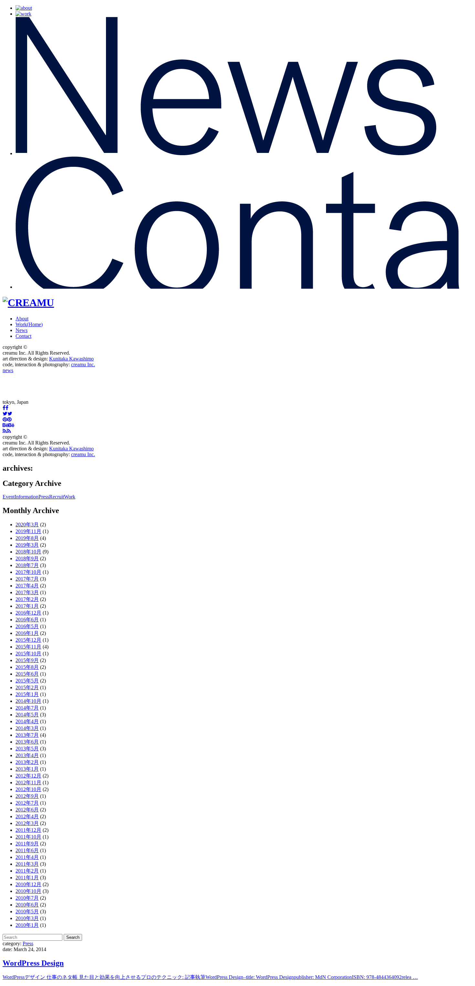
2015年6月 (27, 674)
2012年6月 (27, 809)
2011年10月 (28, 837)
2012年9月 (27, 796)
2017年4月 (27, 585)
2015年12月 (28, 640)
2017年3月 (27, 592)
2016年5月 (27, 626)
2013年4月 (27, 755)
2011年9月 (27, 843)
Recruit (56, 496)
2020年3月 (27, 524)
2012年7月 (27, 803)
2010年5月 (27, 911)
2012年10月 (28, 789)
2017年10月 (28, 572)
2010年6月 (27, 904)
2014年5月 (27, 714)
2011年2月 (27, 870)
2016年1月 (27, 633)
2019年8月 (27, 538)
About (22, 318)
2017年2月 (27, 599)
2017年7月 (27, 579)
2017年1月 (27, 606)
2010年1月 (27, 925)
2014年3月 (27, 728)
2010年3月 (27, 918)
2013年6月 (27, 742)
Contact (23, 336)
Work (29, 324)
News (21, 330)
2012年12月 (28, 775)
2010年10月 (28, 891)
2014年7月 (27, 708)
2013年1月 (27, 769)
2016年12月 (28, 613)
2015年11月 (28, 646)
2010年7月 (27, 898)
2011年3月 (27, 864)
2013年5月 (27, 748)
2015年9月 (27, 660)
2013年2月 (27, 762)
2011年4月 (27, 857)
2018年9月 (27, 558)
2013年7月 (27, 735)
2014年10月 (28, 701)
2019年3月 (27, 545)
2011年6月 (27, 850)
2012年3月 (27, 823)
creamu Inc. (83, 364)
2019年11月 (28, 531)
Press (43, 496)
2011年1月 (27, 877)
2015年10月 (28, 653)
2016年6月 (27, 619)
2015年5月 (27, 680)
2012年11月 (28, 782)
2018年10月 (28, 551)
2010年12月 (28, 884)
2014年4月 (27, 721)
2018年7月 (27, 565)
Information (26, 496)
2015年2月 (27, 687)
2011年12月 (28, 830)
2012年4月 (27, 816)
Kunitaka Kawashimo (71, 358)
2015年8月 (27, 667)
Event (9, 496)
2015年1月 (27, 694)
